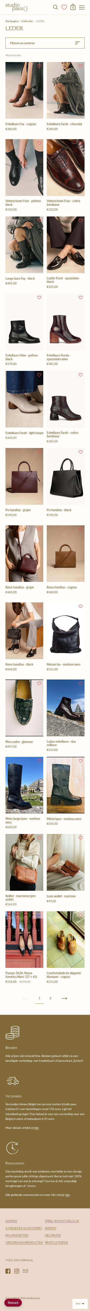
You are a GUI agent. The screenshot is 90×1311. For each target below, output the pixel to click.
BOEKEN (50, 1228)
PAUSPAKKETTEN (16, 1235)
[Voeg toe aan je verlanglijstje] (39, 66)
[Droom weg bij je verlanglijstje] (64, 7)
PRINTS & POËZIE (56, 1243)
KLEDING (11, 1221)
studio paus (33, 1298)
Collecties (27, 21)
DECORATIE (53, 1235)
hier (36, 1127)
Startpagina (12, 21)
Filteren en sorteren (22, 43)
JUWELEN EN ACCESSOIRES (23, 1228)
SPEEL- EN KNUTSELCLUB (62, 1221)
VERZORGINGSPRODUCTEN (24, 1243)
